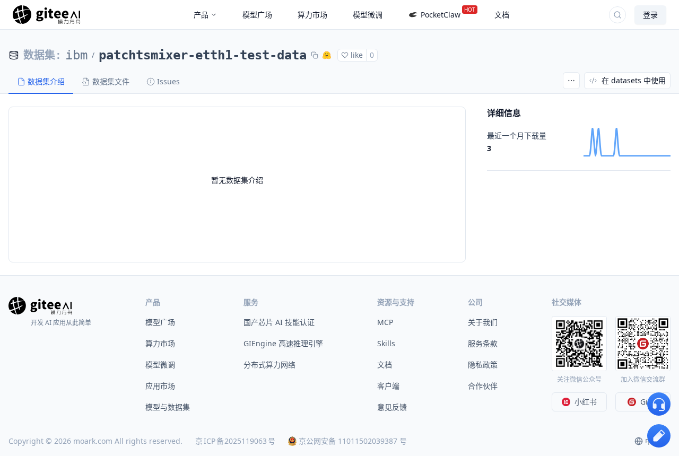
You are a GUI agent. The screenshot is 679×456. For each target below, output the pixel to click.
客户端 (388, 386)
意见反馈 (392, 407)
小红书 (585, 402)
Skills (386, 343)
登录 (650, 15)
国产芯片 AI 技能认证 (279, 322)
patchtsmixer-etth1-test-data (203, 55)
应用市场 (160, 386)
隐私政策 (483, 364)
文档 (384, 364)
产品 (201, 15)
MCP (385, 322)
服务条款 (483, 343)
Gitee (649, 402)
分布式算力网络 (269, 364)
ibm (76, 55)
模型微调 (160, 364)
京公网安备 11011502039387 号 (353, 441)
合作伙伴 (483, 386)
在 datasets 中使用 (634, 80)
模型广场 (160, 322)
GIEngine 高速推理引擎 (283, 343)
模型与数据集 (167, 407)
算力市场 (160, 343)
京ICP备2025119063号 (235, 441)
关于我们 (483, 322)
